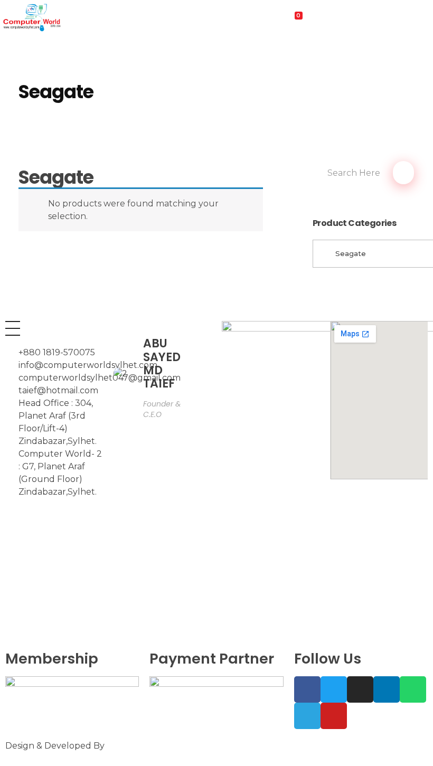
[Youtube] (334, 716)
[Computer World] (72, 17)
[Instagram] (360, 689)
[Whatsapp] (413, 689)
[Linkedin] (386, 689)
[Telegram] (307, 716)
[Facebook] (307, 689)
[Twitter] (334, 689)
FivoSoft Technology (150, 746)
